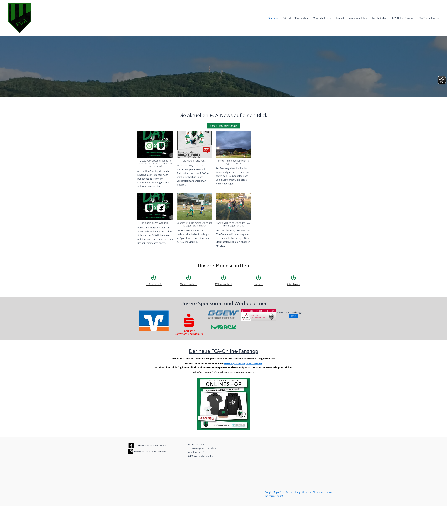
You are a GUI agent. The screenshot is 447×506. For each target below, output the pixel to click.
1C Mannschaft (223, 284)
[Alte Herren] (293, 277)
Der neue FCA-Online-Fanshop (223, 351)
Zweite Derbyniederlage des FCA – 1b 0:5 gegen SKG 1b (233, 224)
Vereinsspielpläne (358, 18)
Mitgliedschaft (380, 18)
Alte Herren (293, 284)
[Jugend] (258, 277)
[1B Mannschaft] (188, 277)
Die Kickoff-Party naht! (194, 160)
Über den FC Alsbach (294, 18)
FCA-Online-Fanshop (403, 18)
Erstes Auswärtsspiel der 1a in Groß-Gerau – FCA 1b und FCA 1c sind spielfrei (155, 163)
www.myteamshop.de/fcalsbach (243, 363)
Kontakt (340, 18)
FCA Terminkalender (430, 18)
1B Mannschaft (188, 284)
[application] (307, 18)
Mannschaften (320, 18)
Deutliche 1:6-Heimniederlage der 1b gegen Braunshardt (194, 224)
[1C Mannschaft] (223, 277)
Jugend (258, 284)
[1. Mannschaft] (153, 277)
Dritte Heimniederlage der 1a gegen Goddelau (233, 162)
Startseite (273, 18)
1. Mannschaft (154, 284)
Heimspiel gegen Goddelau (155, 222)
